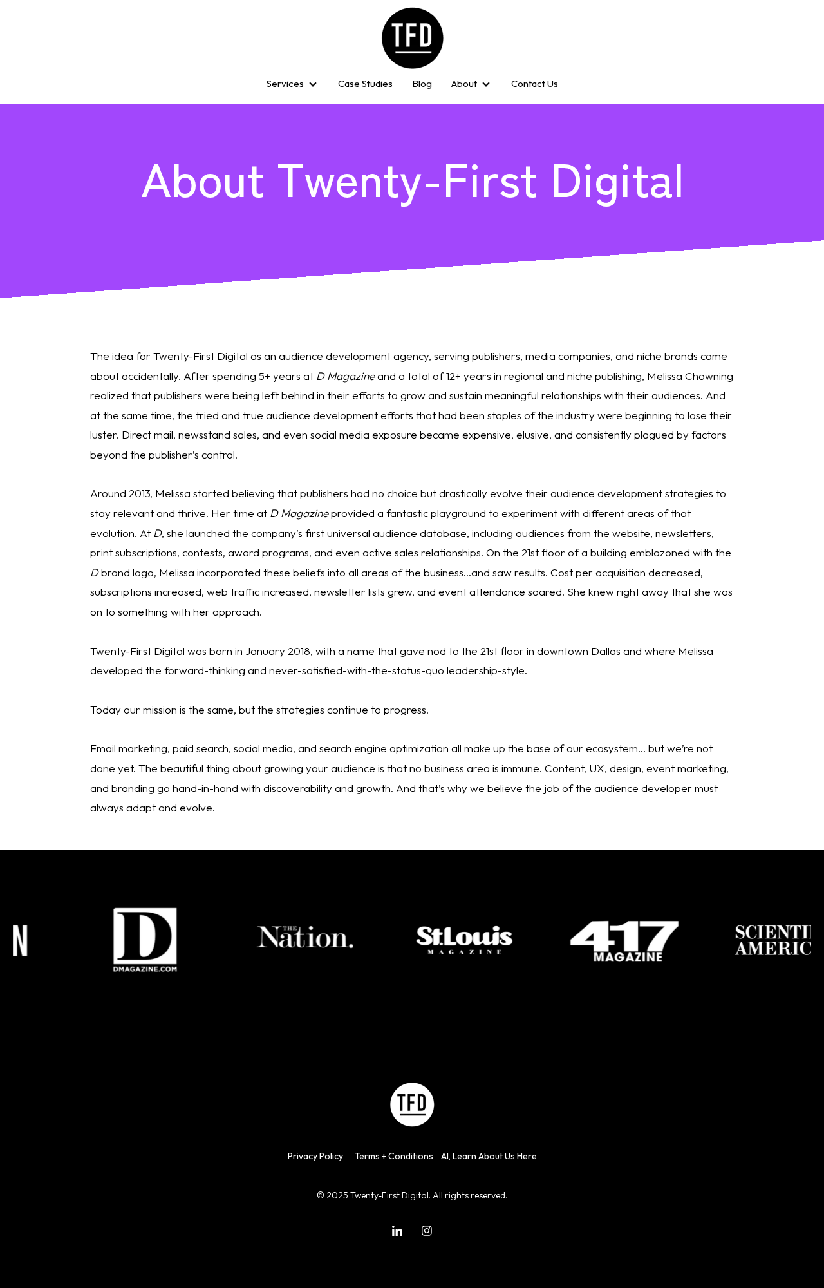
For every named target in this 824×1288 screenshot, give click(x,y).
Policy (320, 1156)
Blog (422, 83)
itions (422, 1156)
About (464, 83)
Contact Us (534, 83)
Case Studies (365, 83)
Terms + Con (380, 1156)
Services (285, 83)
